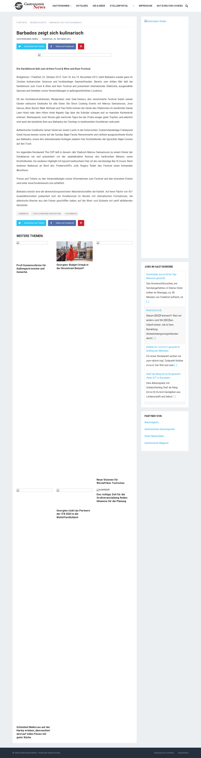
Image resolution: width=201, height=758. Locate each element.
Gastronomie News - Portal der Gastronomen (40, 753)
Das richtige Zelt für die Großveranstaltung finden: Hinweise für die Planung (112, 498)
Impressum (145, 6)
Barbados (23, 214)
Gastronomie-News (27, 39)
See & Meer (99, 6)
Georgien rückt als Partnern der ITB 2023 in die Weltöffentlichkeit (73, 514)
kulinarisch (71, 214)
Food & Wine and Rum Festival (47, 214)
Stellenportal (119, 6)
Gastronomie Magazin (156, 440)
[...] (147, 301)
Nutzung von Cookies (170, 6)
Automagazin (151, 419)
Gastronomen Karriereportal (159, 426)
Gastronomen (60, 6)
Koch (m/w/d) (153, 310)
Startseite (21, 22)
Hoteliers (82, 6)
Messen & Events (38, 22)
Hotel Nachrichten (154, 433)
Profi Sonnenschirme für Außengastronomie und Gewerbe (31, 269)
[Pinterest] (81, 46)
